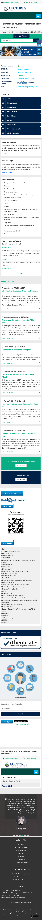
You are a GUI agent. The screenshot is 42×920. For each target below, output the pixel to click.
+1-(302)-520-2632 (31, 2)
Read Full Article (7, 309)
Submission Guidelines (22, 880)
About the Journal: (9, 142)
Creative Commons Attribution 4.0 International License (20, 918)
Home (4, 32)
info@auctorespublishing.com (11, 2)
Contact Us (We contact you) (22, 902)
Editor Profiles (11, 107)
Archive (9, 120)
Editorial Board (12, 103)
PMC (9, 247)
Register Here (21, 466)
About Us (22, 859)
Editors (22, 856)
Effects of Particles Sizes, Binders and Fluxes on (20, 291)
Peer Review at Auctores (21, 877)
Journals (10, 32)
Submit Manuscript (13, 133)
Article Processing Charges (21, 874)
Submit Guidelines (21, 36)
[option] (21, 812)
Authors (21, 853)
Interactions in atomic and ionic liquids (16, 349)
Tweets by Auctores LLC (21, 724)
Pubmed (4, 247)
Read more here (7, 172)
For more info (6, 153)
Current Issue (11, 116)
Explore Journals (22, 847)
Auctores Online (16, 916)
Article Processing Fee (14, 129)
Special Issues (11, 124)
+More (21, 274)
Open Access (22, 850)
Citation (20, 75)
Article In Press (12, 112)
